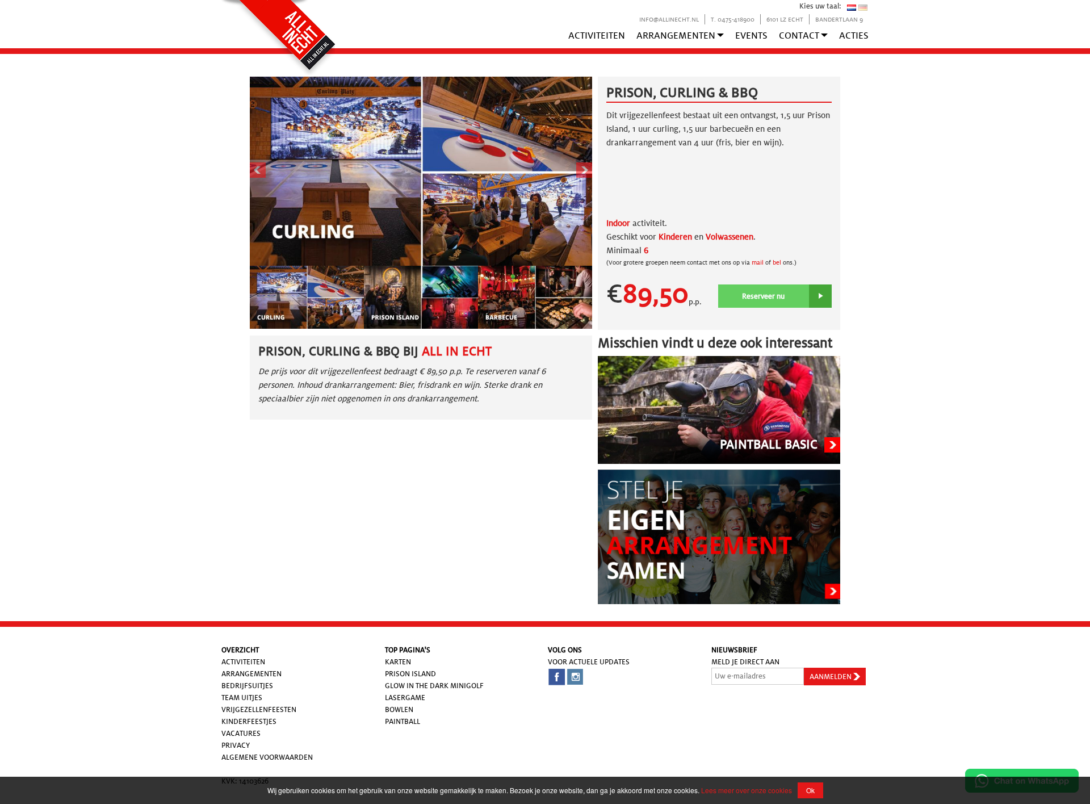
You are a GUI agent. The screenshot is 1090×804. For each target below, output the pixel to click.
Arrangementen (675, 35)
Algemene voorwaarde (264, 757)
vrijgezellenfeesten (258, 709)
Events (751, 35)
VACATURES (241, 733)
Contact (799, 35)
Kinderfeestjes (248, 721)
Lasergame (405, 697)
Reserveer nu (763, 296)
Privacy (235, 745)
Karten (398, 662)
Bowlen (399, 709)
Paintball (402, 721)
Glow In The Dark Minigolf (434, 685)
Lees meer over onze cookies (746, 790)
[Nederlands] (851, 7)
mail (757, 262)
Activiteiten (596, 35)
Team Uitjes (241, 697)
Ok (810, 790)
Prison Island (410, 674)
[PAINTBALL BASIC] (719, 409)
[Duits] (862, 7)
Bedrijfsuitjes (247, 685)
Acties (854, 35)
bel (777, 262)
